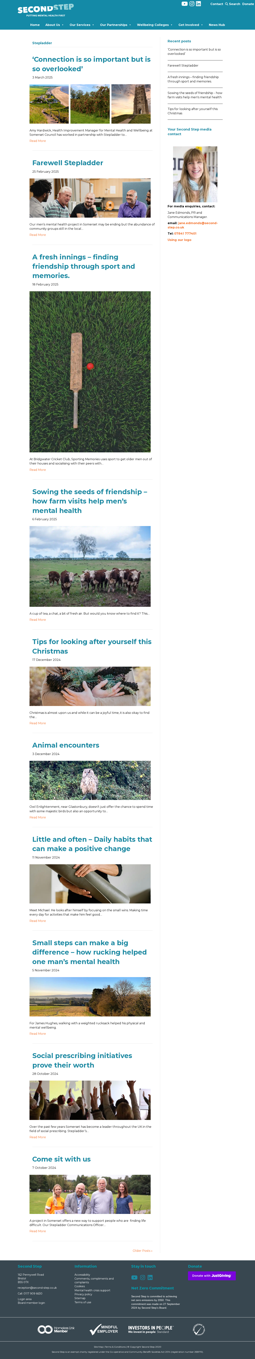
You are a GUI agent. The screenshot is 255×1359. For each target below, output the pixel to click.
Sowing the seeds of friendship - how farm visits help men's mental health (195, 95)
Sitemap (79, 1298)
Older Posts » (143, 1251)
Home (35, 25)
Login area (25, 1299)
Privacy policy (83, 1294)
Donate (248, 4)
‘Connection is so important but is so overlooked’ (194, 52)
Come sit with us (61, 1159)
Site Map (98, 1346)
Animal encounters (65, 745)
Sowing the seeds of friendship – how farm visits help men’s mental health (89, 501)
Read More (37, 141)
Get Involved (188, 25)
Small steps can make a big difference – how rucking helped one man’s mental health (89, 952)
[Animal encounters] (90, 780)
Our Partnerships (113, 25)
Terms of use (82, 1302)
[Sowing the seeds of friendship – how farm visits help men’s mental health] (90, 566)
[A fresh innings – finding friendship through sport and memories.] (90, 371)
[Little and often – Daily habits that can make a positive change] (90, 883)
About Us (52, 25)
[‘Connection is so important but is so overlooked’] (90, 104)
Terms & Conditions (115, 1346)
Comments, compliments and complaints (94, 1280)
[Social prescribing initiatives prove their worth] (90, 1100)
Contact (216, 4)
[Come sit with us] (90, 1194)
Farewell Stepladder (69, 163)
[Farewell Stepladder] (90, 198)
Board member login (31, 1303)
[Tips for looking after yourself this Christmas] (90, 686)
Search (234, 4)
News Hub (217, 25)
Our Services (80, 25)
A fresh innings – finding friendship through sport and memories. (83, 266)
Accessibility (82, 1274)
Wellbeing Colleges (153, 25)
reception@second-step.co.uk (37, 1287)
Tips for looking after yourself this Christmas (193, 111)
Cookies (79, 1286)
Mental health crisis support (92, 1290)
